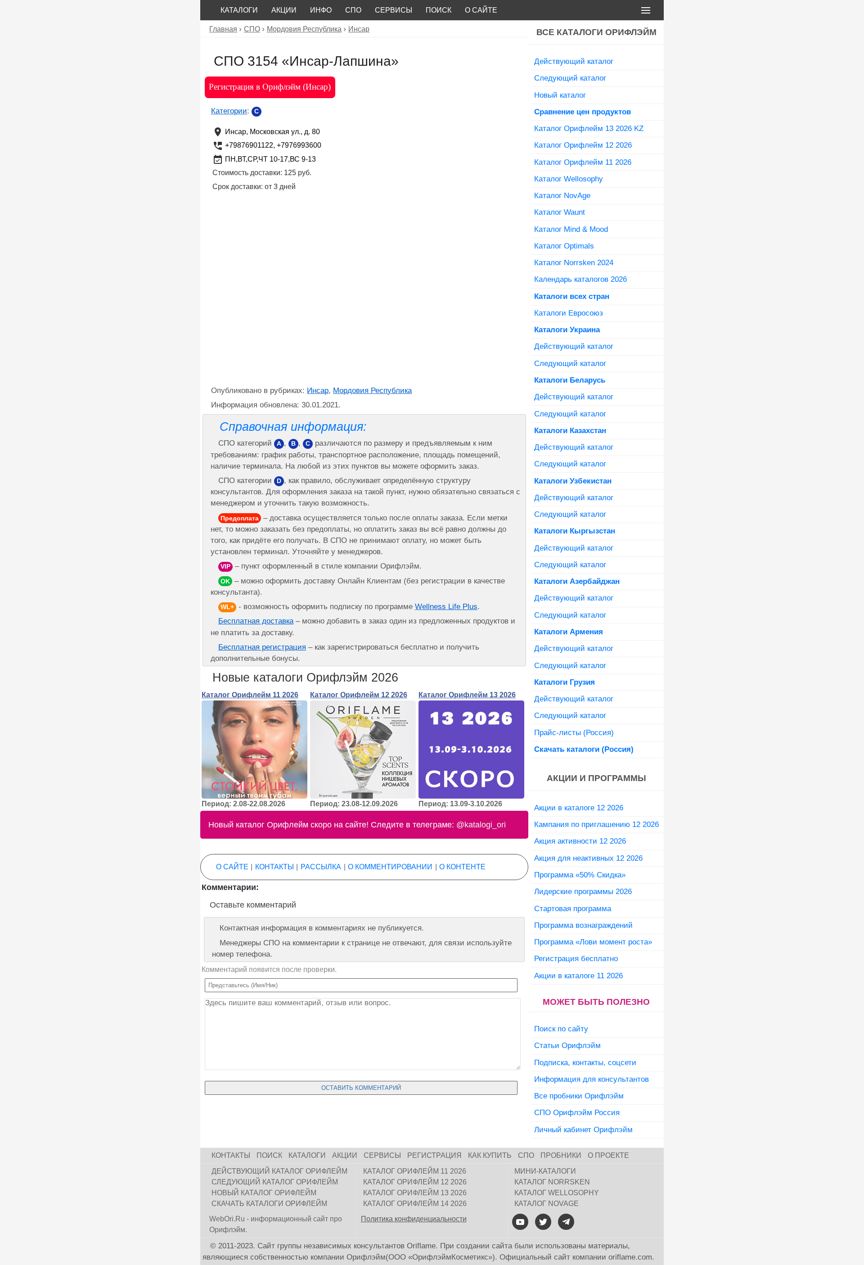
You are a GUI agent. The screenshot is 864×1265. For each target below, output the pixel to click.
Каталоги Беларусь (569, 379)
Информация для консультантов (591, 1079)
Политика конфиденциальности (414, 1219)
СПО (353, 10)
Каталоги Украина (567, 329)
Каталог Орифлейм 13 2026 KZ (589, 128)
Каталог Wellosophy (568, 178)
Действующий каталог (573, 61)
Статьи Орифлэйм (567, 1045)
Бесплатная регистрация (262, 647)
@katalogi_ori (481, 824)
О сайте (481, 10)
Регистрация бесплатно (576, 958)
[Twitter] (543, 1222)
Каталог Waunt (559, 212)
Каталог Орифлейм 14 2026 (415, 1203)
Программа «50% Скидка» (580, 874)
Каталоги (239, 10)
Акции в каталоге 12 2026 (578, 807)
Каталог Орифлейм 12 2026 (358, 695)
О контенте (462, 867)
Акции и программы (596, 778)
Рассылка (321, 867)
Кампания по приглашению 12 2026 (596, 824)
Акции (284, 10)
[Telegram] (566, 1222)
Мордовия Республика (372, 390)
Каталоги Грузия (564, 682)
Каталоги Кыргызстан (574, 530)
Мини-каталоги (545, 1171)
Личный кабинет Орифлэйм (583, 1129)
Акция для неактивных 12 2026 (588, 858)
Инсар (317, 390)
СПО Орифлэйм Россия (577, 1112)
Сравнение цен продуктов (582, 111)
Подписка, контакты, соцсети (585, 1062)
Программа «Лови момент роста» (593, 941)
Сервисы (393, 10)
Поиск (438, 10)
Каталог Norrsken (552, 1182)
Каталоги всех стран (571, 296)
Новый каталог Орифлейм (264, 1193)
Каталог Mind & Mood (571, 229)
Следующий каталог (570, 77)
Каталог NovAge (562, 195)
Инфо (321, 10)
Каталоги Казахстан (570, 430)
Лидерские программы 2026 (583, 891)
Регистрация (434, 1155)
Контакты (274, 867)
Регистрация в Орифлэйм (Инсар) (270, 86)
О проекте (608, 1155)
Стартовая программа (572, 908)
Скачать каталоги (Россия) (584, 749)
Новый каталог (560, 94)
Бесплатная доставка (255, 621)
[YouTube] (520, 1222)
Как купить (490, 1155)
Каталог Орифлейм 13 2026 (467, 695)
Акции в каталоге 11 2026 (578, 975)
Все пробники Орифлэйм (579, 1095)
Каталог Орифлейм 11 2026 (250, 695)
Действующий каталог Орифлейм (279, 1171)
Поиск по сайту (561, 1028)
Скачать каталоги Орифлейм (269, 1203)
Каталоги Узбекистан (573, 480)
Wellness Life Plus (446, 606)
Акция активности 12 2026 (580, 840)
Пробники (560, 1155)
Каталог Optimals (564, 245)
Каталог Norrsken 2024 (573, 262)
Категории (229, 111)
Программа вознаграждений (583, 925)
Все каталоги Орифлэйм (596, 32)
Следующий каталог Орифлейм (275, 1182)
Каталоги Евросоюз (568, 312)
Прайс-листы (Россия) (574, 732)
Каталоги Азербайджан (577, 581)
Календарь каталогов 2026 (580, 279)
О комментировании (390, 867)
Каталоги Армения (568, 631)
